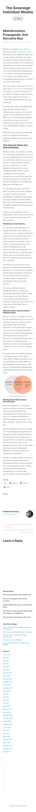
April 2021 (6, 703)
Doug (6, 42)
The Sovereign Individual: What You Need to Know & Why (17, 525)
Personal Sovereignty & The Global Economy (15, 599)
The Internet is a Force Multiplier (12, 640)
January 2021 (7, 712)
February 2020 (7, 739)
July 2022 (6, 657)
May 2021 (6, 700)
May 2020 (6, 730)
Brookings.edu (22, 396)
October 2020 (7, 721)
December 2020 (7, 715)
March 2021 (6, 706)
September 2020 (7, 724)
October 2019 (7, 752)
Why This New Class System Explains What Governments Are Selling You (17, 612)
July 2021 (6, 694)
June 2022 (6, 661)
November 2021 (7, 682)
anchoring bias (23, 52)
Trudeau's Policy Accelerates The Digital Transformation (15, 636)
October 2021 (7, 685)
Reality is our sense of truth (17, 89)
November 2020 (7, 718)
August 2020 (7, 727)
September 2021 (7, 688)
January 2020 (7, 742)
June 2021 (6, 697)
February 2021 (7, 709)
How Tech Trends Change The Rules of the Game (17, 632)
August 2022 (7, 654)
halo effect (23, 49)
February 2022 (7, 673)
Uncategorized (16, 42)
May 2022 (6, 664)
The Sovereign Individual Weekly (18, 10)
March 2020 (6, 736)
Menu (19, 19)
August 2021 (7, 691)
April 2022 (6, 667)
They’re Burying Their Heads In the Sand (17, 594)
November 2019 (7, 749)
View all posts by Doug (9, 514)
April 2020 (6, 733)
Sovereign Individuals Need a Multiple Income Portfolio (16, 644)
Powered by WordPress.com (17, 806)
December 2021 (7, 679)
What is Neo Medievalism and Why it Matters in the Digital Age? (18, 531)
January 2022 (7, 676)
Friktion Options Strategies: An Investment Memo (17, 606)
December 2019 (7, 745)
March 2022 (6, 670)
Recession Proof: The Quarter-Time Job (16, 617)
